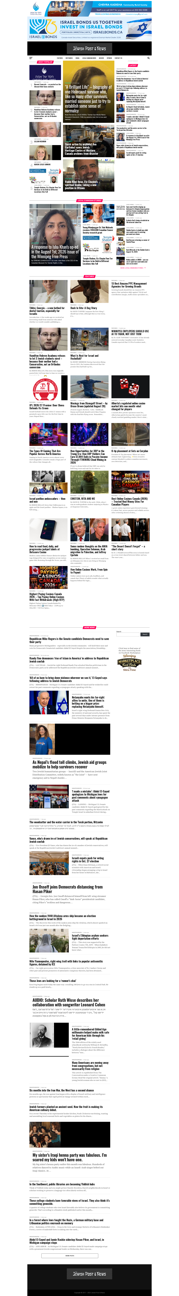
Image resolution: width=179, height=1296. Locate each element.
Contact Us (118, 58)
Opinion (109, 58)
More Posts (70, 1256)
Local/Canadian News (89, 58)
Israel (77, 58)
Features (60, 58)
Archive (101, 58)
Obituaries (69, 58)
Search (118, 632)
